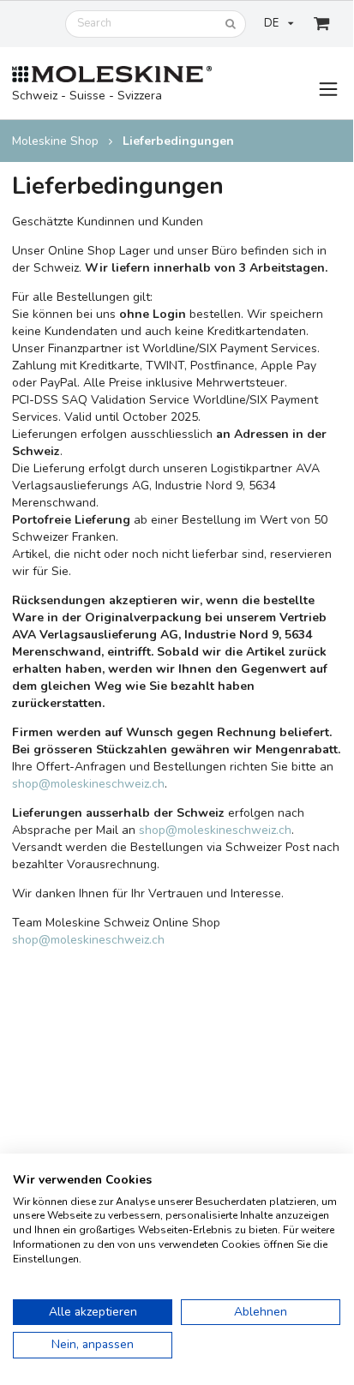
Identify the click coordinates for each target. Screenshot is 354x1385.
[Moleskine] (112, 75)
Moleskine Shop (55, 141)
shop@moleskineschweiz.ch (88, 784)
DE (271, 23)
